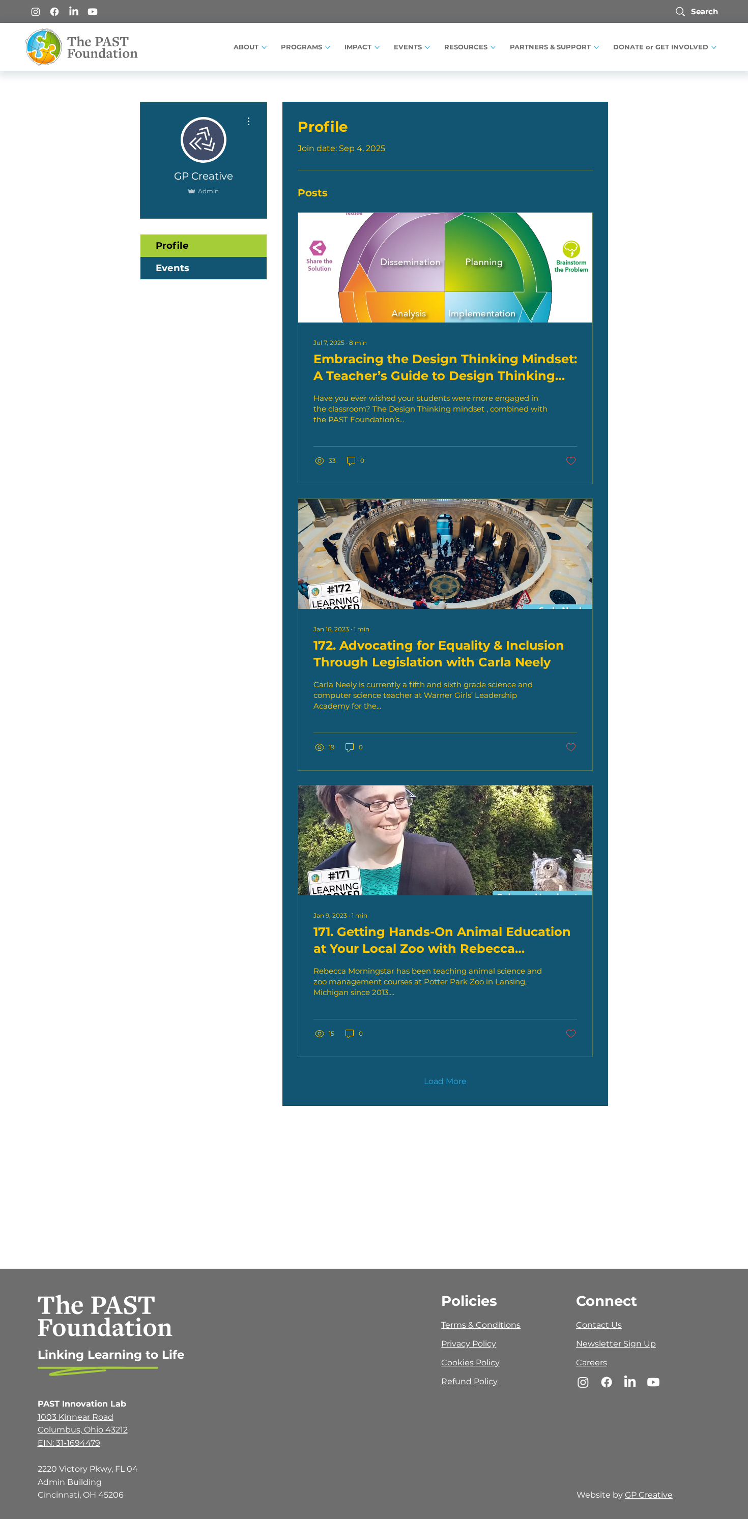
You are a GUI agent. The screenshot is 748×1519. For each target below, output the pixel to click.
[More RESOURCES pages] (493, 47)
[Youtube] (92, 11)
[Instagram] (35, 11)
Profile (172, 245)
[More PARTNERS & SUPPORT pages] (596, 47)
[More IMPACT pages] (377, 47)
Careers (591, 1362)
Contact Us (599, 1325)
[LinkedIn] (73, 11)
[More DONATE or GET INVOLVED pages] (713, 47)
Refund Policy (469, 1381)
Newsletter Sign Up (616, 1344)
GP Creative (649, 1495)
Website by (601, 1495)
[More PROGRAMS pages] (327, 47)
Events (172, 268)
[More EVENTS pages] (427, 47)
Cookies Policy (470, 1362)
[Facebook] (54, 11)
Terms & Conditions (481, 1325)
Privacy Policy (468, 1344)
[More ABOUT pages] (264, 47)
